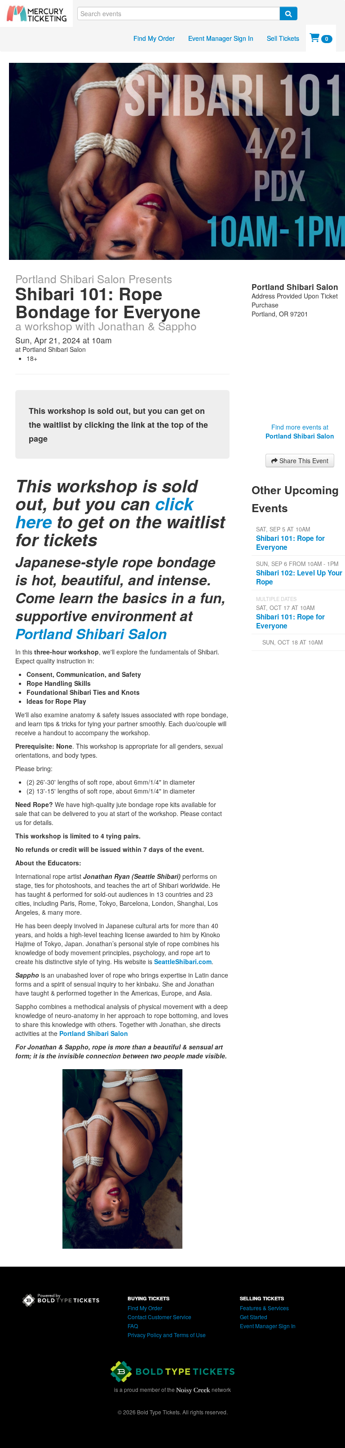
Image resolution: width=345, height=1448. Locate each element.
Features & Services (264, 1308)
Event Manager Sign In (220, 38)
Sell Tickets (283, 38)
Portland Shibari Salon (91, 633)
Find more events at (299, 431)
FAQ (133, 1326)
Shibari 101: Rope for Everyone (290, 542)
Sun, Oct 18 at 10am (292, 642)
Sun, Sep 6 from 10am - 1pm (297, 564)
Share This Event (303, 460)
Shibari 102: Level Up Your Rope (299, 577)
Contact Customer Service (159, 1317)
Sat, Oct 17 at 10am (285, 608)
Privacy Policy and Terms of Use (167, 1334)
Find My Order (154, 38)
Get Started (253, 1317)
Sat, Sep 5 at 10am (283, 529)
